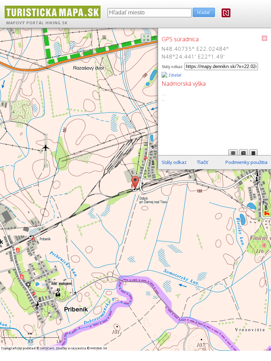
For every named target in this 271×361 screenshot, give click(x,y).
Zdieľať (174, 75)
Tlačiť (202, 162)
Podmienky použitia (246, 162)
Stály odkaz (174, 162)
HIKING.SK (57, 22)
